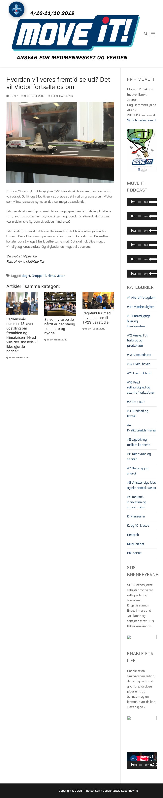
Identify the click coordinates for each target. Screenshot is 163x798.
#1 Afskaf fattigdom (141, 297)
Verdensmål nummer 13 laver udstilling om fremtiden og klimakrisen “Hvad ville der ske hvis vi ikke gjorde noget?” (21, 335)
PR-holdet (134, 553)
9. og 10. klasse (138, 525)
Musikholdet (135, 544)
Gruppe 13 (39, 276)
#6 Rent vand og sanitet (139, 456)
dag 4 (26, 276)
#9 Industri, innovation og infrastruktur (136, 502)
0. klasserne (136, 516)
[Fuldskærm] (155, 765)
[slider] (152, 201)
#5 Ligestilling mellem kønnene (138, 442)
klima (51, 276)
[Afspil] (132, 202)
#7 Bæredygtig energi (137, 470)
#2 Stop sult (136, 402)
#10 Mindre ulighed (140, 307)
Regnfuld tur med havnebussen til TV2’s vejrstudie (96, 317)
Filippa (13, 96)
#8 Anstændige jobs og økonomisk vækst (141, 485)
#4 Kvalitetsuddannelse (141, 427)
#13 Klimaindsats (61, 96)
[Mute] (151, 765)
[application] (142, 202)
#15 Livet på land (139, 373)
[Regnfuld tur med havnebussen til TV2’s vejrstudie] (98, 300)
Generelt (133, 535)
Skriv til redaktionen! (141, 120)
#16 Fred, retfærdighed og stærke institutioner (141, 387)
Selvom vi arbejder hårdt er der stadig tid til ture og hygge (59, 326)
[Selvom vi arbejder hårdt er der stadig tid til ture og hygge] (60, 304)
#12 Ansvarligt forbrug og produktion (137, 340)
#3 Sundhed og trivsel (137, 413)
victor (61, 276)
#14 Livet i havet (138, 364)
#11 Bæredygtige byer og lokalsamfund (138, 321)
